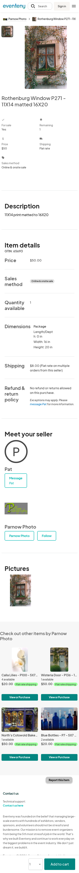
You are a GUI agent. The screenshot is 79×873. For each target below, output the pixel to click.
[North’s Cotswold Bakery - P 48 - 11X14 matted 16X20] (20, 734)
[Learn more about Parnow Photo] (16, 508)
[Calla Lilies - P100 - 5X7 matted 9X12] (20, 674)
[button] (40, 6)
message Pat (38, 404)
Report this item (59, 780)
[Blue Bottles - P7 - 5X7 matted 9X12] (59, 734)
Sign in (62, 6)
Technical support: (14, 803)
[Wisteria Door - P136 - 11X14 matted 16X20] (59, 674)
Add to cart (60, 864)
